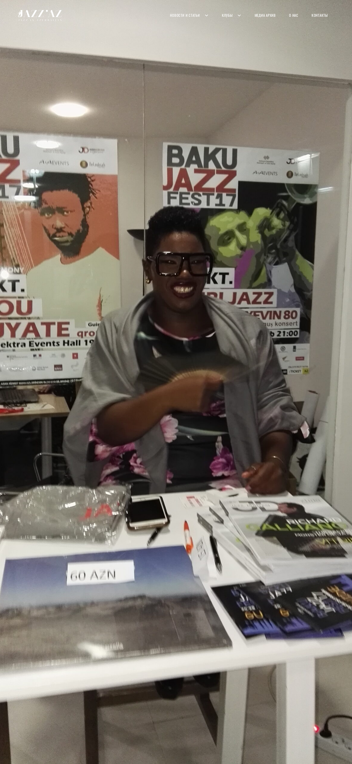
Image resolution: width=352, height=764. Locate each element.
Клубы (227, 15)
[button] (189, 15)
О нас (293, 15)
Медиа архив (265, 15)
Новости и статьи (185, 15)
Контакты (320, 15)
